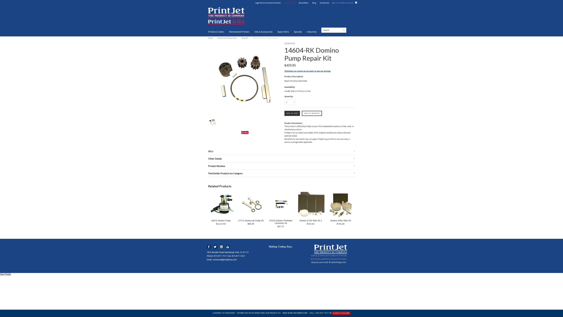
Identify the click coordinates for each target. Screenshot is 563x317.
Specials (298, 31)
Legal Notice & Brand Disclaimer (268, 3)
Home (210, 38)
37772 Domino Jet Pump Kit (251, 220)
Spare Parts (283, 31)
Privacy (315, 259)
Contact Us (290, 3)
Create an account (346, 3)
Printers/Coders (216, 31)
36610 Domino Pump (221, 220)
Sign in (334, 3)
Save (246, 132)
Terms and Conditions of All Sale (333, 255)
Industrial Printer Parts (227, 38)
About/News (303, 3)
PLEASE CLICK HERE (341, 313)
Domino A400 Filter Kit (340, 220)
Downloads (324, 3)
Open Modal (5, 274)
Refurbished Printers (239, 31)
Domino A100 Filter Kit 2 (311, 220)
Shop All (244, 38)
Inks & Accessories (264, 31)
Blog (314, 3)
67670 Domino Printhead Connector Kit (280, 221)
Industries (312, 31)
